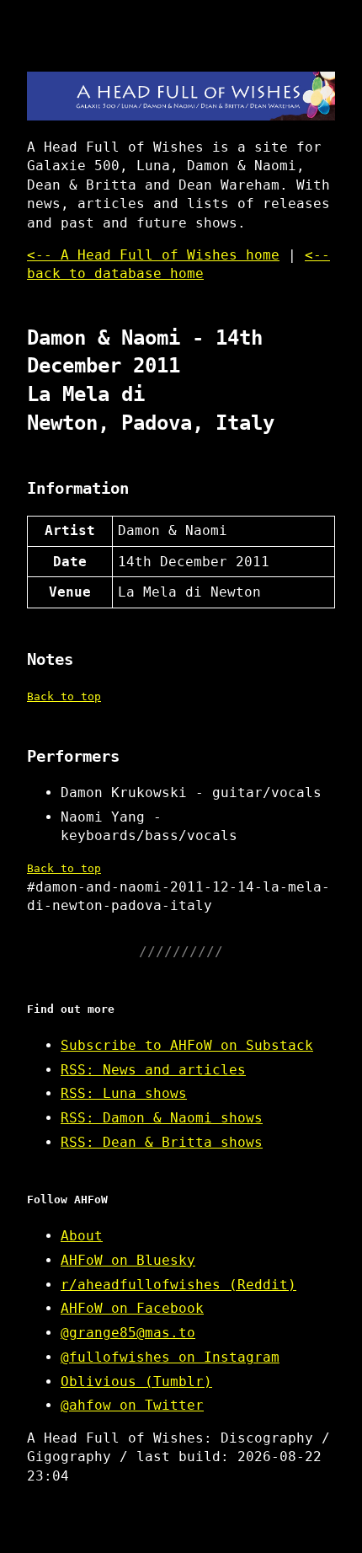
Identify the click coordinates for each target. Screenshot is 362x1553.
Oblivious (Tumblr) (136, 1382)
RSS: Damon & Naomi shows (162, 1118)
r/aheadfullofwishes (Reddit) (178, 1285)
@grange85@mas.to (128, 1333)
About (82, 1236)
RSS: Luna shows (124, 1093)
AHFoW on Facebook (132, 1308)
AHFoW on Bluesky (128, 1260)
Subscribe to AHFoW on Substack (187, 1045)
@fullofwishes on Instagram (170, 1357)
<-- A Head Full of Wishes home (153, 255)
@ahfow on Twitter (132, 1405)
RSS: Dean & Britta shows (162, 1142)
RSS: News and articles (153, 1070)
